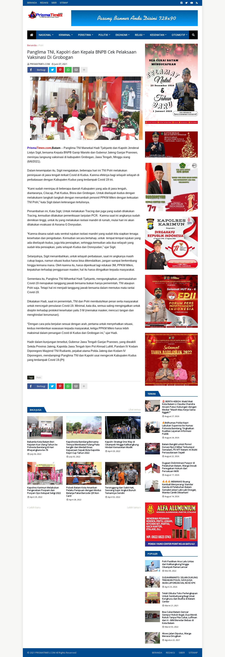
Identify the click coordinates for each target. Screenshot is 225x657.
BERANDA (32, 2)
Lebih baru (34, 507)
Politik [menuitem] (103, 34)
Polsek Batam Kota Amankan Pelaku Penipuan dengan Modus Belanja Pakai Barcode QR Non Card (83, 491)
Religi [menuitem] (138, 34)
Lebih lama (133, 507)
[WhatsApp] (68, 70)
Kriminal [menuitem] (64, 34)
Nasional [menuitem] (45, 34)
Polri (41, 45)
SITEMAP (64, 2)
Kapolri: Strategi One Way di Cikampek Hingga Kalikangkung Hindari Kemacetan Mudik (122, 444)
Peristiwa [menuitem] (84, 34)
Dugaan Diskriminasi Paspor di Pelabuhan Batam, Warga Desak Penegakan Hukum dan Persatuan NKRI (179, 467)
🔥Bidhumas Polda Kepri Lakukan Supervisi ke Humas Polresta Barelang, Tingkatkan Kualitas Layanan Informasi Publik (178, 428)
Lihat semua (135, 409)
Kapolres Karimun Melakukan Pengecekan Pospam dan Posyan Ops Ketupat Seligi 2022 (44, 490)
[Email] (76, 70)
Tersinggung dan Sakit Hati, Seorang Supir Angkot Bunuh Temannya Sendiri (120, 490)
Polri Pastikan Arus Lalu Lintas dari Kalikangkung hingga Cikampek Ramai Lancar (178, 564)
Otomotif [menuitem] (178, 34)
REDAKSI (44, 2)
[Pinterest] (60, 70)
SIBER (54, 2)
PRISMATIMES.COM (45, 652)
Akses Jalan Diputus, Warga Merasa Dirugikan (176, 635)
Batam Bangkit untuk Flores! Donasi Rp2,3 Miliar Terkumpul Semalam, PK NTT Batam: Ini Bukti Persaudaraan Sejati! (179, 448)
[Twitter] (52, 70)
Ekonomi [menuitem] (121, 34)
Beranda (32, 45)
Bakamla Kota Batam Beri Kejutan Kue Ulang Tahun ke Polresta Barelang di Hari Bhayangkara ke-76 (42, 445)
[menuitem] (31, 34)
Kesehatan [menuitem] (157, 34)
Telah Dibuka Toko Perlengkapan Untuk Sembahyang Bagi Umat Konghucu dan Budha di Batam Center (180, 597)
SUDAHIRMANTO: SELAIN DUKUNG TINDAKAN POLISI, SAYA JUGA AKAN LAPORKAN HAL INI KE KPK (180, 580)
